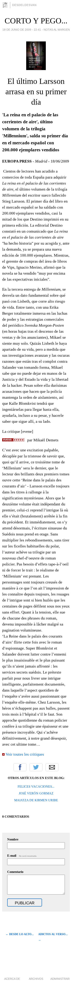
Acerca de (12, 978)
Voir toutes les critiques (25, 754)
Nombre (12, 839)
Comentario (15, 872)
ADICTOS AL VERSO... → (53, 937)
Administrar (60, 978)
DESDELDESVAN (24, 5)
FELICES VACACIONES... (36, 786)
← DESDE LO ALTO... (20, 934)
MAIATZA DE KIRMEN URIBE (36, 800)
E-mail (22, 855)
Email (52, 767)
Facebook (20, 767)
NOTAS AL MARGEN (57, 29)
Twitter (36, 767)
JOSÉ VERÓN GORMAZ (36, 793)
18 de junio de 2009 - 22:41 (21, 29)
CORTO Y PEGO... (36, 20)
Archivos (36, 978)
